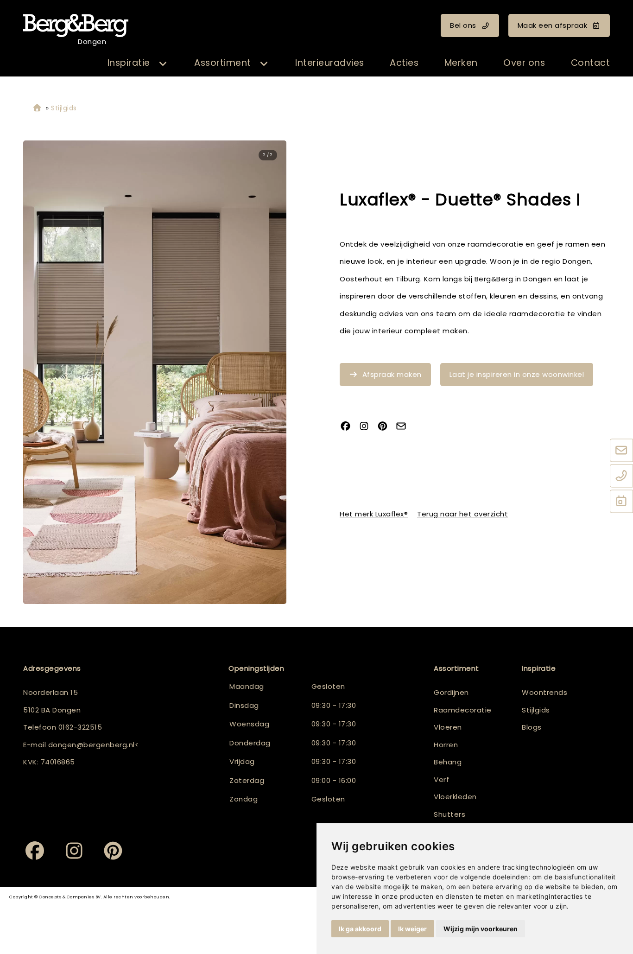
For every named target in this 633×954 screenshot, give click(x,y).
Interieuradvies (329, 63)
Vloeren (448, 727)
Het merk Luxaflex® (374, 514)
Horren (446, 745)
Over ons (524, 63)
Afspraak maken (392, 374)
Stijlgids (536, 710)
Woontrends (544, 692)
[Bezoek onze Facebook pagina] (349, 427)
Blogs (532, 727)
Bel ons (463, 25)
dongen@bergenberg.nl (91, 745)
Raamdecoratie (463, 710)
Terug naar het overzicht (462, 514)
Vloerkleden (455, 796)
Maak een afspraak (553, 25)
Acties (404, 63)
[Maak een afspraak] (621, 502)
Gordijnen (451, 692)
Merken (461, 63)
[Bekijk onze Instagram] (367, 427)
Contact (590, 63)
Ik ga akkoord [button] (360, 929)
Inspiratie (129, 63)
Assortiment (222, 63)
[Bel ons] (621, 476)
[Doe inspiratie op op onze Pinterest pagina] (386, 427)
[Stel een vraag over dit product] (404, 427)
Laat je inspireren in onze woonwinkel (516, 374)
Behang (448, 762)
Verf (441, 779)
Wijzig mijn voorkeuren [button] (480, 929)
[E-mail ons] (621, 451)
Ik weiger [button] (412, 929)
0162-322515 (80, 727)
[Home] (37, 108)
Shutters (449, 814)
